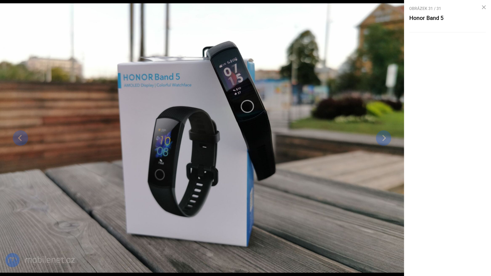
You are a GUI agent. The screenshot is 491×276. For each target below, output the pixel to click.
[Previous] (20, 138)
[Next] (383, 138)
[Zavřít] (484, 7)
